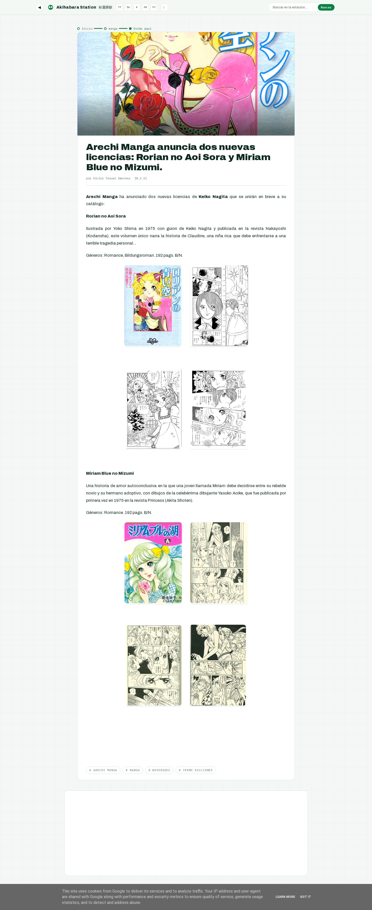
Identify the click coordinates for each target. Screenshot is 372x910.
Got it (305, 897)
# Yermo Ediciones (196, 770)
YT (153, 7)
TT (119, 7)
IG (128, 7)
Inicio (87, 28)
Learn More (285, 897)
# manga (133, 770)
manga (113, 28)
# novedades (160, 770)
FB (145, 7)
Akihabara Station (80, 7)
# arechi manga (103, 770)
